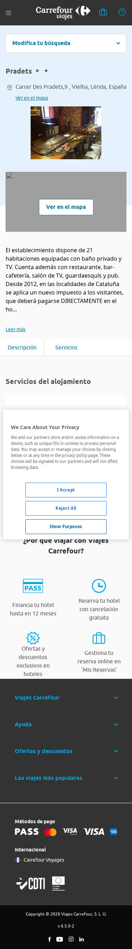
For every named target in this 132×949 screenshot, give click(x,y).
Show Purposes (66, 526)
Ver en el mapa (31, 98)
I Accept (66, 489)
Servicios (66, 347)
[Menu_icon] (8, 13)
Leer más (15, 329)
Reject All (66, 508)
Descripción (22, 347)
